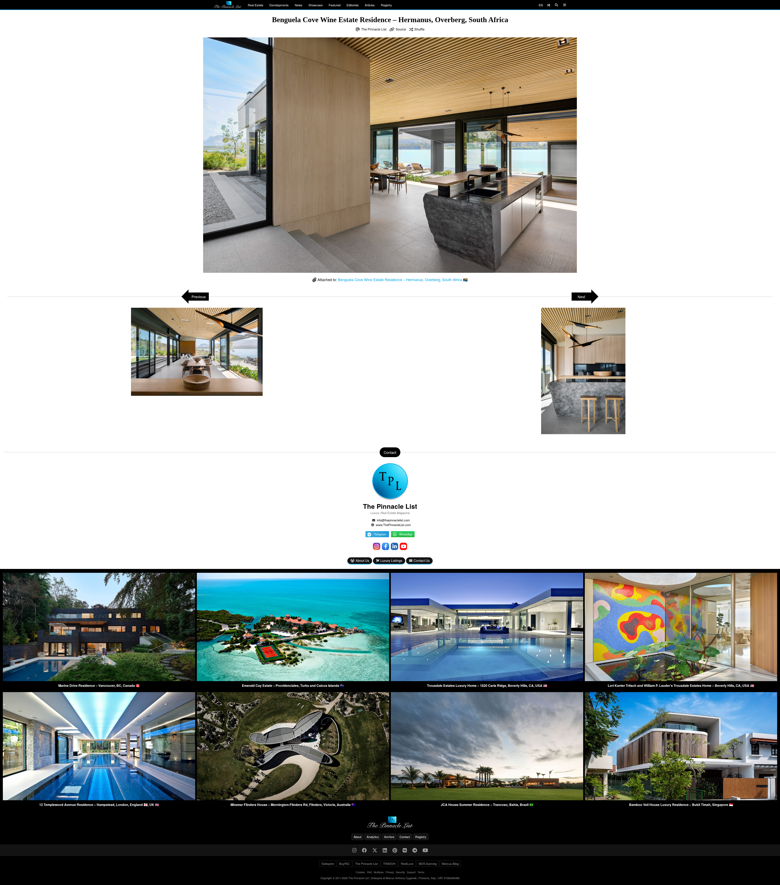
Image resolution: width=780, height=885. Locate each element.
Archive (389, 837)
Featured (334, 5)
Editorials (353, 5)
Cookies (360, 872)
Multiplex (379, 872)
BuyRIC (344, 863)
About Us (362, 560)
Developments (279, 5)
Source (401, 29)
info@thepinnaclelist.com (393, 520)
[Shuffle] (548, 5)
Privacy (390, 872)
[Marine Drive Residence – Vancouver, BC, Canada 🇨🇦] (99, 680)
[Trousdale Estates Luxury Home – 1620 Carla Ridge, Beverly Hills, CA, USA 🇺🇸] (487, 680)
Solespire (328, 863)
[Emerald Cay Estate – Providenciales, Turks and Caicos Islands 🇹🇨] (293, 680)
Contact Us (422, 560)
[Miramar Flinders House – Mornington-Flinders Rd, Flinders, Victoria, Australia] (293, 799)
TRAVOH (389, 863)
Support (411, 872)
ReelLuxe (407, 863)
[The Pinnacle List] (390, 822)
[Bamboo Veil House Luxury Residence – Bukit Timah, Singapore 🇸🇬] (681, 799)
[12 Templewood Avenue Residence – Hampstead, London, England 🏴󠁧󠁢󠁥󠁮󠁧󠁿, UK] (99, 799)
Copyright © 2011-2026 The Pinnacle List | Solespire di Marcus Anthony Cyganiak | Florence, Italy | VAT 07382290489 (390, 878)
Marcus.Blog (450, 863)
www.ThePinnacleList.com (393, 525)
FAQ (369, 872)
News (298, 5)
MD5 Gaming (428, 863)
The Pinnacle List (373, 29)
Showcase (316, 5)
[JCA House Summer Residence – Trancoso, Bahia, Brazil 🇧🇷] (487, 799)
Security (400, 872)
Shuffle (419, 29)
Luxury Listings (391, 560)
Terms (421, 872)
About (357, 837)
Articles (370, 5)
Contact (405, 837)
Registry (386, 5)
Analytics (373, 837)
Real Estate (255, 5)
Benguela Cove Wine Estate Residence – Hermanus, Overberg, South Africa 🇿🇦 (403, 279)
